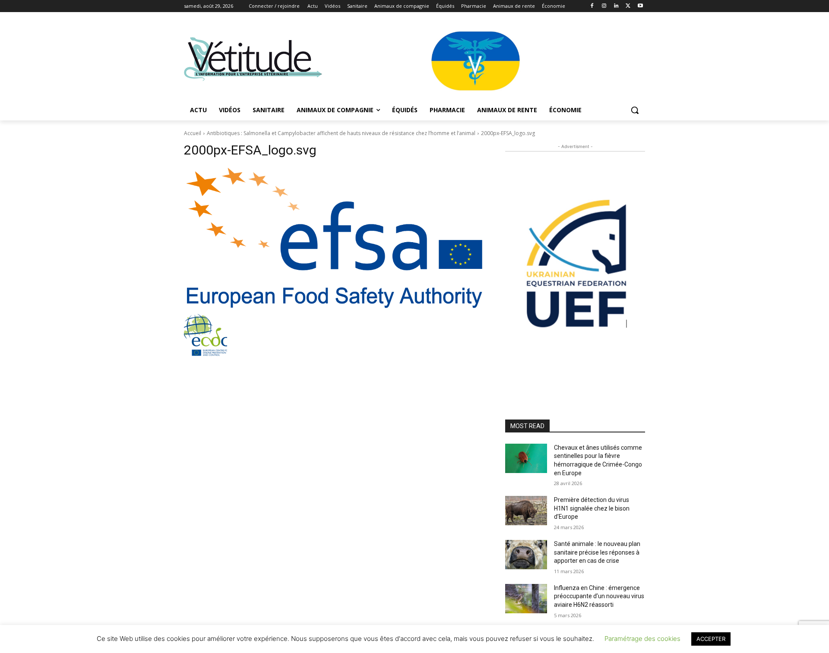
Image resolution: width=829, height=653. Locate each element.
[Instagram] (604, 6)
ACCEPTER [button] (710, 638)
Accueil (192, 133)
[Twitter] (628, 6)
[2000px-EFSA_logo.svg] (334, 238)
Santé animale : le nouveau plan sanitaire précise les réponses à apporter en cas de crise (597, 552)
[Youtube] (640, 6)
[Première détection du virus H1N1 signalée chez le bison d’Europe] (526, 510)
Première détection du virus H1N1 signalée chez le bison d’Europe (592, 508)
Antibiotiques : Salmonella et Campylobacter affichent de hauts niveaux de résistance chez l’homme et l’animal (341, 133)
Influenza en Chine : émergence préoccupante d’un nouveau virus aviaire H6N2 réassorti (599, 596)
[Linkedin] (616, 6)
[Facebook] (592, 6)
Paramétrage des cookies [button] (642, 638)
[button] (634, 110)
